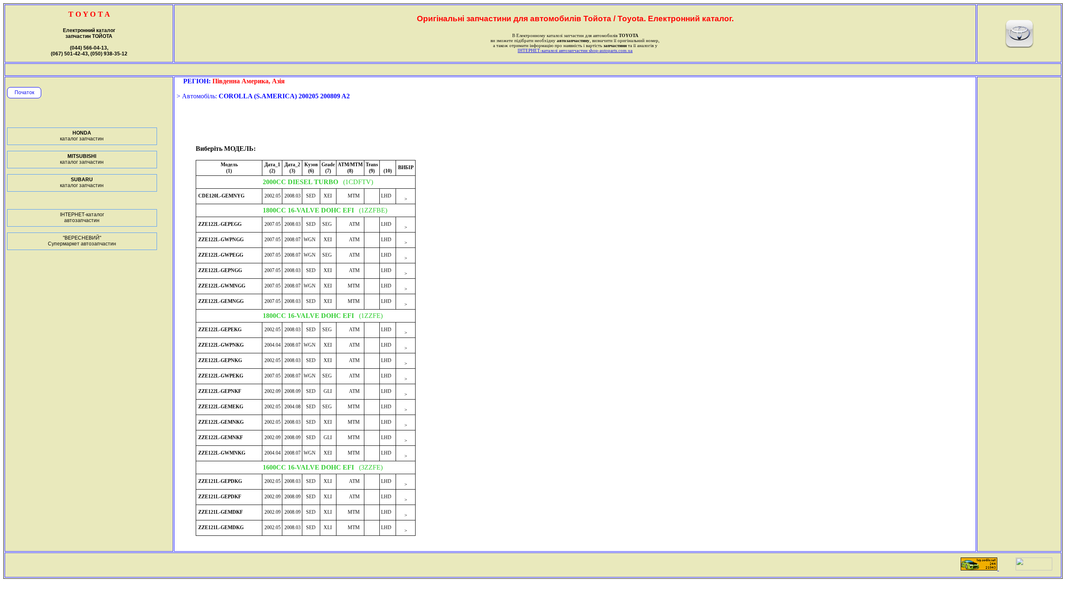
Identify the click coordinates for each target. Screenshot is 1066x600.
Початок (24, 92)
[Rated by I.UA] (1034, 568)
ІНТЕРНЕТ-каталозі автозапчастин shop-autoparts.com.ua (575, 50)
